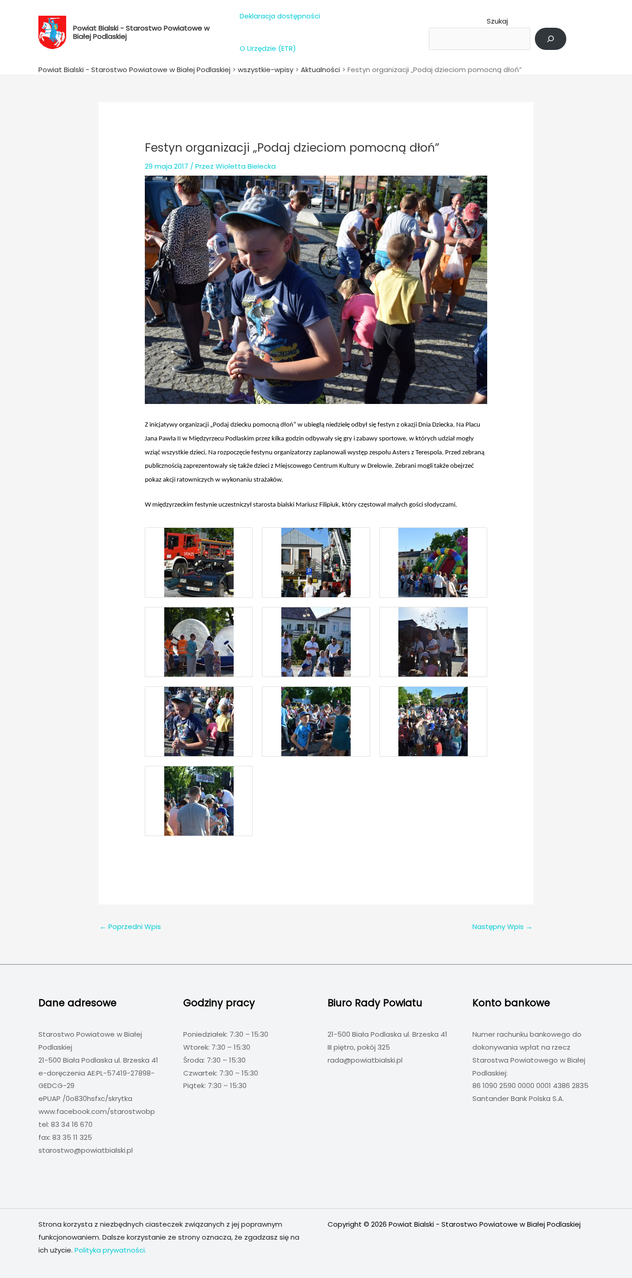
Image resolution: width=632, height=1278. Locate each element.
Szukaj (497, 21)
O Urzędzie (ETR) (268, 48)
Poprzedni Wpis (130, 926)
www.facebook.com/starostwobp (96, 1111)
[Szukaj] (550, 39)
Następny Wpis (502, 926)
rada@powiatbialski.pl (365, 1060)
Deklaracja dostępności (280, 16)
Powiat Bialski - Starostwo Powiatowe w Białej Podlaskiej (141, 32)
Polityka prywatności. (110, 1250)
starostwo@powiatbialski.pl (85, 1150)
